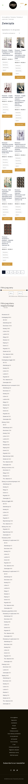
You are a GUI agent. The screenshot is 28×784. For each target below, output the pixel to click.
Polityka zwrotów (14, 731)
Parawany (13, 17)
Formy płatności (14, 736)
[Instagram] (11, 770)
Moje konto (14, 720)
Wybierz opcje (7, 74)
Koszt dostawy (14, 741)
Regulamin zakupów (14, 749)
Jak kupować (14, 739)
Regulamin (14, 728)
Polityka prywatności (14, 747)
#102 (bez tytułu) (14, 755)
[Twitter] (17, 770)
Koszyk (14, 725)
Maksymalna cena (22, 296)
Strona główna (6, 17)
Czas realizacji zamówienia (14, 733)
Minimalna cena (13, 296)
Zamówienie (14, 723)
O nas (14, 744)
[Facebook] (14, 770)
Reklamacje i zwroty (14, 752)
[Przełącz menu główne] (2, 5)
